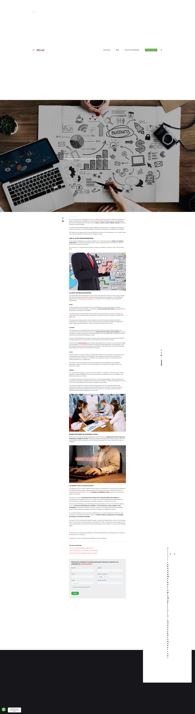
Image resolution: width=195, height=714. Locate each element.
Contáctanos (72, 538)
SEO (78, 315)
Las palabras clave (74, 488)
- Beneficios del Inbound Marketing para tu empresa (83, 553)
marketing (98, 219)
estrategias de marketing (86, 298)
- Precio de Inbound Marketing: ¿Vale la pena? (81, 548)
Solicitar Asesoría (151, 50)
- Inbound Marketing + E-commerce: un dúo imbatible (83, 550)
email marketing (82, 343)
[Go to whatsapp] (4, 709)
